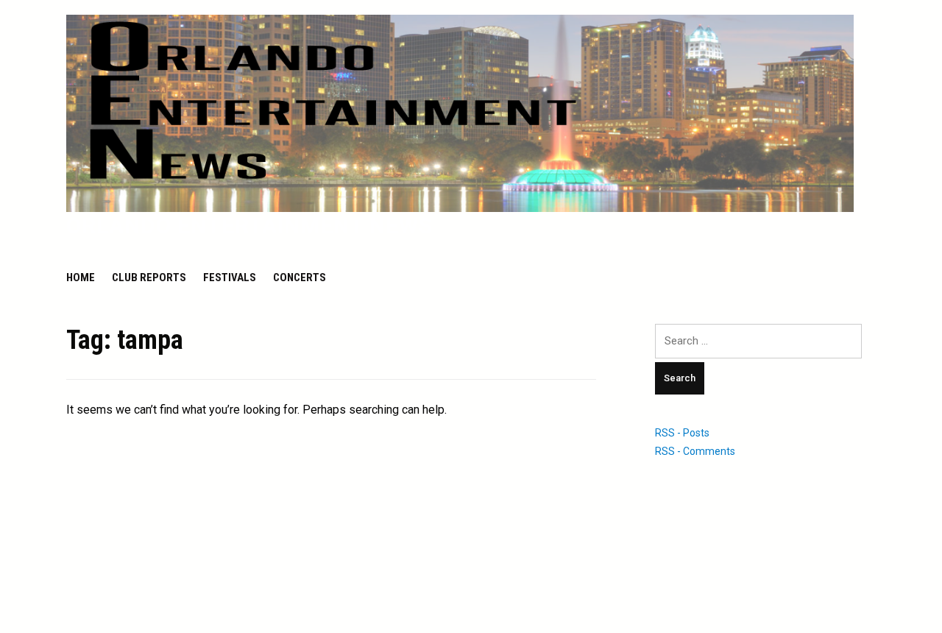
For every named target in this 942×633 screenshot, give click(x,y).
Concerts (299, 277)
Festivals (229, 277)
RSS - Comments (695, 451)
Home (80, 277)
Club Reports (149, 277)
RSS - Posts (682, 433)
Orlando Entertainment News (249, 225)
